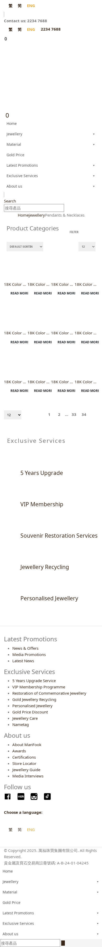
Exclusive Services (22, 175)
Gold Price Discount (30, 711)
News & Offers (25, 648)
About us (14, 186)
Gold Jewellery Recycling (34, 699)
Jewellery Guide (26, 769)
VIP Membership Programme (38, 686)
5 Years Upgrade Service (34, 680)
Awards (19, 750)
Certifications (24, 757)
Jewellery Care (25, 718)
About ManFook (26, 744)
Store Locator (24, 763)
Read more (19, 293)
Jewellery (14, 133)
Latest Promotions (22, 165)
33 (74, 414)
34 (84, 414)
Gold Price (15, 154)
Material (14, 144)
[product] (15, 265)
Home (12, 123)
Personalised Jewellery (32, 705)
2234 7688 (51, 29)
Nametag (20, 724)
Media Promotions (29, 654)
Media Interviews (27, 775)
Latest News (23, 660)
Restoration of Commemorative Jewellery (49, 693)
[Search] (67, 208)
